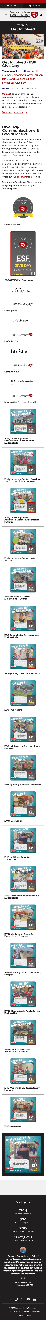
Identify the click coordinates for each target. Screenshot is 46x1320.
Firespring (27, 1315)
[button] (6, 15)
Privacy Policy (15, 1312)
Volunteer (36, 6)
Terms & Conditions (32, 1312)
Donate (13, 6)
